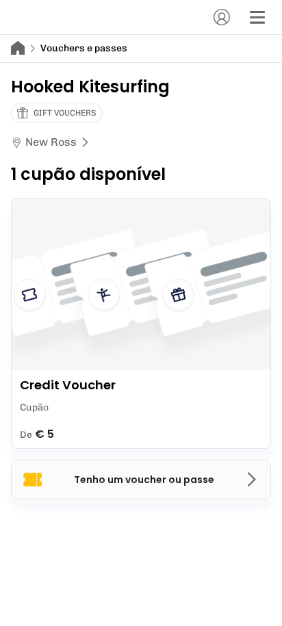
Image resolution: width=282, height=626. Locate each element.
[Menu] (257, 17)
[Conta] (221, 17)
